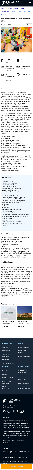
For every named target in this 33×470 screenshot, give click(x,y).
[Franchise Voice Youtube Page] (22, 413)
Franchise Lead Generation (7, 382)
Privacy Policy (6, 351)
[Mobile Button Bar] (28, 3)
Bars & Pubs (22, 379)
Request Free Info (16, 467)
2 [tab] (16, 51)
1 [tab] (14, 51)
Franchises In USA (23, 347)
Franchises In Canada (22, 351)
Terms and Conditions (5, 355)
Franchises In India (24, 356)
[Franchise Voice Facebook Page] (4, 412)
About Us (5, 347)
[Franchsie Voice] (12, 3)
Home (2, 8)
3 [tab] (19, 51)
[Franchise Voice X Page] (13, 412)
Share (29, 24)
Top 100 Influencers (8, 363)
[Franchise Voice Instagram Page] (8, 412)
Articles (4, 370)
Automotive (21, 376)
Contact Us (5, 360)
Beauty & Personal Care (24, 384)
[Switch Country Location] (25, 3)
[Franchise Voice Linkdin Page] (17, 412)
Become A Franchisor (5, 387)
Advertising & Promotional (22, 371)
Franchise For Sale (12, 8)
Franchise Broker (7, 378)
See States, (4, 25)
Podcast (4, 374)
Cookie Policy (6, 443)
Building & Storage (24, 388)
